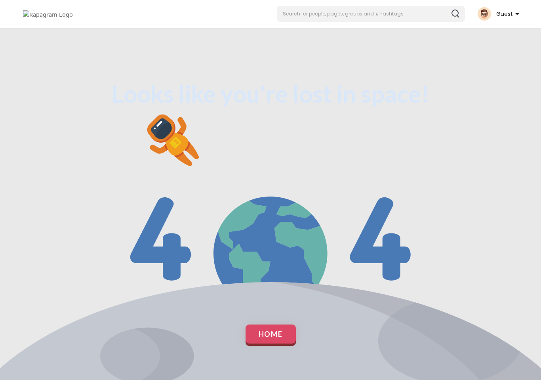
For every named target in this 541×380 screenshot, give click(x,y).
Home (271, 334)
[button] (371, 14)
